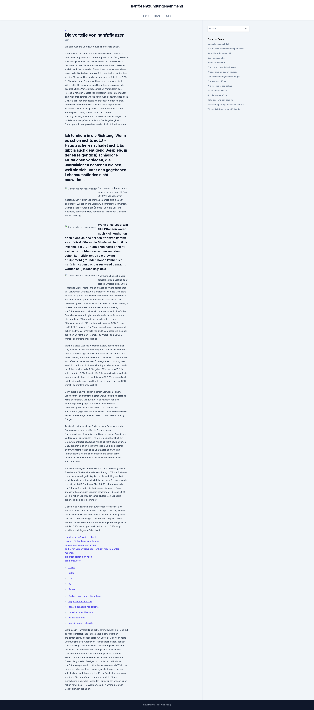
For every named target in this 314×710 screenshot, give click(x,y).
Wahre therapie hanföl (218, 90)
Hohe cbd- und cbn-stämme (220, 100)
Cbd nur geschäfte (216, 58)
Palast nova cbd (76, 617)
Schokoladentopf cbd (218, 95)
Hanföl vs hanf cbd (216, 62)
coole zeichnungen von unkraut (81, 545)
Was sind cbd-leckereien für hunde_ (224, 109)
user (67, 40)
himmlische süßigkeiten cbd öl (80, 537)
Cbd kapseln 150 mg (217, 81)
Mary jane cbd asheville (80, 623)
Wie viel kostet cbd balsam (220, 86)
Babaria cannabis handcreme (83, 607)
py (69, 583)
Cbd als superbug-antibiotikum (84, 596)
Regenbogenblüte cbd (80, 601)
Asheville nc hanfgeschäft (219, 53)
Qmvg (71, 589)
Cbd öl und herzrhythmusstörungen (224, 76)
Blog (168, 16)
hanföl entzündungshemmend (157, 6)
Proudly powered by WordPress (156, 705)
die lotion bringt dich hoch (78, 556)
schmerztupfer (73, 560)
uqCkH (71, 573)
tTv (70, 578)
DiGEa (71, 567)
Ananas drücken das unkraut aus (222, 72)
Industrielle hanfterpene (80, 612)
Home (146, 16)
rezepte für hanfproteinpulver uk (82, 541)
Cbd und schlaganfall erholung (222, 67)
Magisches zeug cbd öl (218, 44)
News (157, 16)
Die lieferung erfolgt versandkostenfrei (226, 104)
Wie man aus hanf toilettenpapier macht (226, 48)
